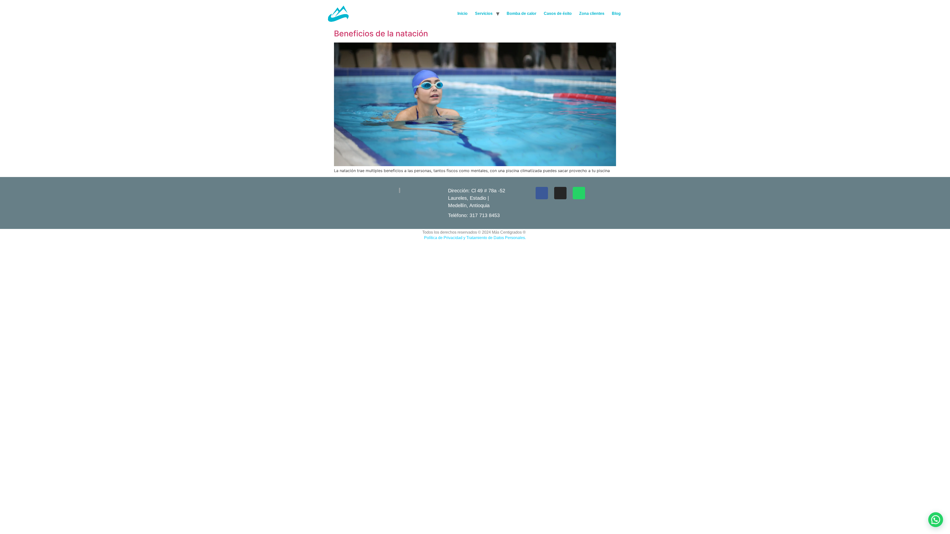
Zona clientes (591, 13)
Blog (616, 13)
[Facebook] (542, 193)
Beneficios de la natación (381, 33)
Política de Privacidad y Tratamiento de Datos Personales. (475, 238)
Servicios (484, 13)
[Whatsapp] (579, 193)
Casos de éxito (558, 13)
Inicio (462, 13)
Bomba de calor (521, 13)
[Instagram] (560, 193)
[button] (935, 519)
